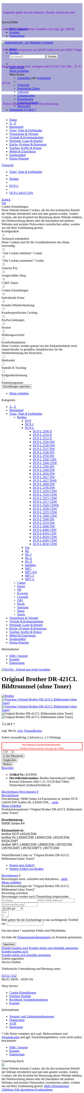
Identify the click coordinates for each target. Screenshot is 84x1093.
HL (27, 551)
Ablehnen (8, 1089)
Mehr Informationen (56, 1086)
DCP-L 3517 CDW (45, 501)
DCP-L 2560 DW (44, 470)
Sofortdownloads (27, 102)
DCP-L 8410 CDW (45, 537)
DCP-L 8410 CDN (44, 533)
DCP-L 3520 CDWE (46, 505)
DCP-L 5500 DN (43, 519)
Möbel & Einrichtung (22, 635)
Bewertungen (28, 791)
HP (19, 589)
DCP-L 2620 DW (44, 473)
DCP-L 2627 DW (44, 477)
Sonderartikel (17, 639)
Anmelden (24, 78)
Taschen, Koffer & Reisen (25, 632)
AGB (12, 1023)
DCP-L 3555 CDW (45, 512)
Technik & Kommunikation (26, 621)
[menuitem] (45, 87)
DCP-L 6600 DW (44, 526)
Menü (13, 49)
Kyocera (22, 593)
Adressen (23, 92)
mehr (54, 802)
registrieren (44, 78)
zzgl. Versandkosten (29, 730)
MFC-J (29, 575)
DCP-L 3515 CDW (45, 498)
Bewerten (7, 768)
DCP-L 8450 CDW (45, 540)
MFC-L (30, 579)
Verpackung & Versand (23, 618)
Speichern (8, 944)
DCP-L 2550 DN (43, 456)
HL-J (28, 554)
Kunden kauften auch (15, 948)
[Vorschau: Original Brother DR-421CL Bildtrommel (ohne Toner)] (42, 703)
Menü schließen (19, 71)
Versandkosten (11, 1037)
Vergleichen (9, 760)
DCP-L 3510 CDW (45, 494)
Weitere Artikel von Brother (26, 868)
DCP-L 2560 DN (43, 466)
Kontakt (14, 32)
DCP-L (29, 427)
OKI (20, 600)
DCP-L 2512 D (42, 438)
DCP (28, 420)
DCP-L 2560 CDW (45, 463)
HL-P (28, 561)
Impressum (16, 1027)
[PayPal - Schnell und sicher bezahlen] (26, 669)
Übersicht (23, 85)
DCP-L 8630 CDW (45, 544)
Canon (21, 582)
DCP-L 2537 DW (44, 449)
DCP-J (29, 424)
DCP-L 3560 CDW (45, 515)
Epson (21, 586)
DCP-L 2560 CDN (44, 459)
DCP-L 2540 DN (43, 452)
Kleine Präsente (19, 642)
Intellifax (30, 565)
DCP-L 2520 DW (44, 442)
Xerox (21, 614)
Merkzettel (23, 106)
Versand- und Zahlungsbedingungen (31, 1016)
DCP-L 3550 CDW (45, 508)
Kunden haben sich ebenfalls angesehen (53, 948)
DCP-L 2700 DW (44, 487)
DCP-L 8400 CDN (44, 530)
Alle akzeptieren (24, 1089)
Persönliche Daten (28, 88)
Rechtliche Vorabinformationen (28, 999)
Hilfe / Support (18, 29)
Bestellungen (25, 99)
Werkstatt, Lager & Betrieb (26, 625)
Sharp (20, 611)
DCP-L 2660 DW (44, 484)
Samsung (23, 607)
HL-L (28, 558)
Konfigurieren (44, 1089)
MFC (28, 568)
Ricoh (21, 603)
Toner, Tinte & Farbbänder (25, 413)
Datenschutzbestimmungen (34, 937)
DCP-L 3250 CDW (45, 491)
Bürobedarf (16, 410)
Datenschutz (17, 36)
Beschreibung (10, 791)
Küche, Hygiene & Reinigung (27, 628)
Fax (27, 547)
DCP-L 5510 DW (44, 522)
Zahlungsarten (26, 95)
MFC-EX (31, 572)
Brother (22, 417)
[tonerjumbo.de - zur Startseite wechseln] (27, 42)
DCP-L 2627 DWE (45, 480)
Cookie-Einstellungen (22, 992)
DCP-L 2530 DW (44, 445)
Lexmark (22, 596)
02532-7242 (9, 975)
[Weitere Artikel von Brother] (8, 696)
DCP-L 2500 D (42, 431)
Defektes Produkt (20, 996)
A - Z (12, 406)
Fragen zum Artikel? (22, 865)
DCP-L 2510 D (42, 434)
